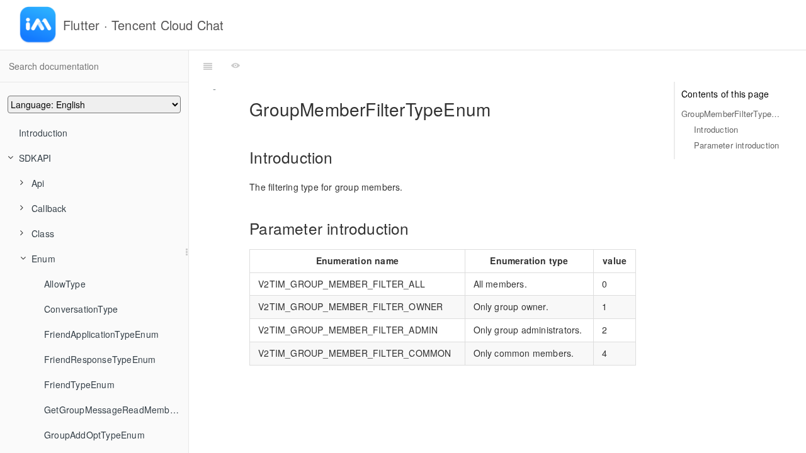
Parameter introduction (736, 145)
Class (42, 233)
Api (38, 183)
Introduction (43, 132)
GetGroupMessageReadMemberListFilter (116, 409)
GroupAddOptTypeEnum (94, 434)
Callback (49, 208)
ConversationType (81, 309)
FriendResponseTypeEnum (100, 359)
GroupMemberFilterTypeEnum (731, 114)
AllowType (65, 283)
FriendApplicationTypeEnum (101, 334)
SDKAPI (35, 158)
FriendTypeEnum (79, 384)
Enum (43, 258)
